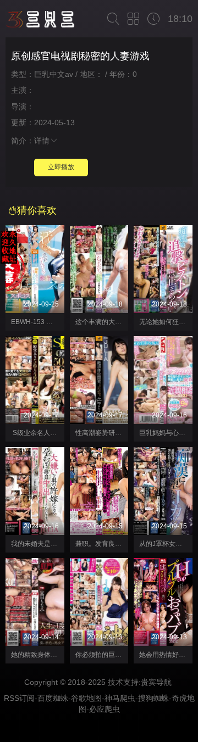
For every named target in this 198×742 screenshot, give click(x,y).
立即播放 (61, 167)
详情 (42, 140)
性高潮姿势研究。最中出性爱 (118, 433)
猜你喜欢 (37, 210)
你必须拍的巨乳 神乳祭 (109, 655)
